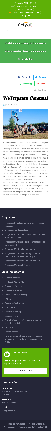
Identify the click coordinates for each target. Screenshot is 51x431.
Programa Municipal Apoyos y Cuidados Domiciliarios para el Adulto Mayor (22, 255)
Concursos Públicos (13, 286)
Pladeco (36, 6)
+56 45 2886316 (25, 9)
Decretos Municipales (14, 303)
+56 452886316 (9, 402)
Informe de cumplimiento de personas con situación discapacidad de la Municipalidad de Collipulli (25, 339)
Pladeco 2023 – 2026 (14, 282)
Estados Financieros (14, 316)
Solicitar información (26, 43)
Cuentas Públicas (12, 277)
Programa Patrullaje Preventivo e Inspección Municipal (24, 224)
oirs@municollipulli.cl (11, 410)
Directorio (9, 327)
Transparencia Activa (26, 51)
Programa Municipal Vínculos (18, 265)
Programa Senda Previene (16, 230)
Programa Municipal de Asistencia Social (22, 261)
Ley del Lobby (26, 59)
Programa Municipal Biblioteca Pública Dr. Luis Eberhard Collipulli (25, 236)
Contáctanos (25, 371)
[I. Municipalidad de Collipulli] (25, 24)
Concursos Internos (13, 290)
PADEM (8, 299)
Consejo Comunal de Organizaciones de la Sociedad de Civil (23, 321)
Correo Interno (11, 332)
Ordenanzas (10, 307)
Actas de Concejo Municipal (17, 294)
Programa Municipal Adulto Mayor (20, 249)
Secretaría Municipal (14, 311)
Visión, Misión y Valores (21, 6)
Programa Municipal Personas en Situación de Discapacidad (25, 243)
